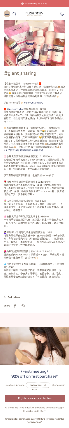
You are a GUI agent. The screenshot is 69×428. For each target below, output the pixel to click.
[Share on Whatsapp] (23, 306)
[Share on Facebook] (15, 306)
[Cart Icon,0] (61, 13)
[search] (14, 13)
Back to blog (14, 297)
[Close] (64, 332)
